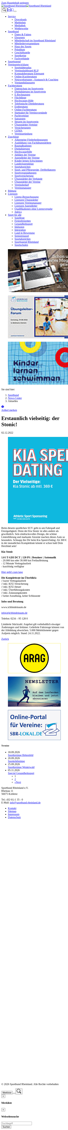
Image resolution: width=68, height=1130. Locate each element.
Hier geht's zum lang (12, 572)
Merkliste (7, 1092)
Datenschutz (14, 817)
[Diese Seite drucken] (2, 407)
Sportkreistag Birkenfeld (20, 755)
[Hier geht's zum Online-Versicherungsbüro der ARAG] (34, 672)
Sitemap (12, 811)
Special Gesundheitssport (21, 773)
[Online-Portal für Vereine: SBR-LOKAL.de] (34, 739)
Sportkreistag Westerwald (21, 767)
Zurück (5, 638)
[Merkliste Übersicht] (12, 10)
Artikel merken (9, 410)
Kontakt (12, 808)
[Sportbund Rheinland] (26, 5)
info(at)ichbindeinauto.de (14, 612)
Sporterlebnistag (16, 761)
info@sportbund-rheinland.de (25, 802)
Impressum (13, 814)
